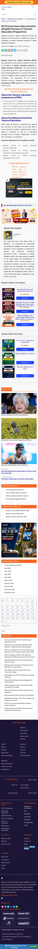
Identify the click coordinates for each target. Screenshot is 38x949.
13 (18, 611)
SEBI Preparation (6, 815)
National (22, 727)
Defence (22, 747)
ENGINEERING (28, 822)
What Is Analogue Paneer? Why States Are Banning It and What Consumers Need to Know (20, 656)
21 (23, 614)
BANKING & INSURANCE (28, 807)
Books (3, 868)
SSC (25, 811)
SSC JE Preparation (7, 818)
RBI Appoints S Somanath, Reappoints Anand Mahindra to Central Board (19, 666)
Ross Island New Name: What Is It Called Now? (19, 695)
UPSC (26, 825)
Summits (22, 750)
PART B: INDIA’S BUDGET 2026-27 (17, 496)
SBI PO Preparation (7, 808)
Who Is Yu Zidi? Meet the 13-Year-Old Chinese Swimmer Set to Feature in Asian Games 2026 (19, 651)
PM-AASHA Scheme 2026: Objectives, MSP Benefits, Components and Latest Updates (18, 646)
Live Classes (5, 859)
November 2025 (10, 592)
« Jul (2, 631)
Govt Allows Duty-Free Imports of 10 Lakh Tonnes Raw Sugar (18, 671)
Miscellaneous (5, 769)
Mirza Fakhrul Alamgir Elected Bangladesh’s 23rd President (18, 681)
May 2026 (8, 574)
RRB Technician (6, 838)
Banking (22, 739)
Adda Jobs (14, 785)
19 (13, 614)
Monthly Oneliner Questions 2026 (16, 516)
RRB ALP (4, 841)
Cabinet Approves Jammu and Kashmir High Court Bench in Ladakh (18, 686)
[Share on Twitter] (15, 50)
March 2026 (8, 580)
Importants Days (25, 755)
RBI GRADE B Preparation (5, 829)
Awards (3, 747)
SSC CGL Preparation (4, 822)
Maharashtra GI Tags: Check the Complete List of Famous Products (19, 699)
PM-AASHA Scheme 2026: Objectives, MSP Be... (16, 440)
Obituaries (4, 760)
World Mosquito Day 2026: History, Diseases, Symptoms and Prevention (19, 709)
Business (23, 744)
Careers (29, 847)
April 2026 (8, 577)
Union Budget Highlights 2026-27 (16, 499)
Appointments (24, 736)
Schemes (4, 750)
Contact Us (27, 841)
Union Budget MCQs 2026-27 (15, 490)
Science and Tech (6, 766)
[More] (33, 6)
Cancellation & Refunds (9, 936)
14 (23, 611)
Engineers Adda (13, 793)
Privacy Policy (6, 939)
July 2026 (8, 568)
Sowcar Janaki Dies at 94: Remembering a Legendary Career (18, 641)
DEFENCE (27, 819)
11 (7, 611)
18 (8, 614)
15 (28, 611)
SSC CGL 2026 (5, 844)
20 (18, 614)
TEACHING (27, 816)
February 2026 (9, 583)
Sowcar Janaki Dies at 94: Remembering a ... (15, 415)
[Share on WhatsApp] (2, 50)
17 (3, 614)
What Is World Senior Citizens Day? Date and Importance (19, 691)
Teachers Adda (32, 779)
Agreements (4, 752)
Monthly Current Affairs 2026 (15, 513)
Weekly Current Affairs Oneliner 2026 (17, 510)
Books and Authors (6, 755)
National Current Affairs (15, 19)
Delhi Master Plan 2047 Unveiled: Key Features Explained (19, 676)
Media (26, 844)
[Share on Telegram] (5, 50)
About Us (27, 838)
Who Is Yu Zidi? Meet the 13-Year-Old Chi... (15, 465)
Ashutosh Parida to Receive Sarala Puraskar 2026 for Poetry (19, 661)
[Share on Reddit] (9, 50)
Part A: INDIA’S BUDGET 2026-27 (16, 493)
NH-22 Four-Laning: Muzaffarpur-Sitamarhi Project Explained (18, 704)
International (24, 730)
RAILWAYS (27, 814)
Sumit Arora (7, 46)
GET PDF (33, 946)
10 (3, 611)
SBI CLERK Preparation (4, 811)
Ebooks (3, 865)
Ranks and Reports (7, 763)
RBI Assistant (5, 826)
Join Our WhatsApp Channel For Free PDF (17, 205)
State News (23, 733)
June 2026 (8, 571)
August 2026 (13, 565)
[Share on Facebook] (12, 50)
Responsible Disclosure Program (12, 934)
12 (13, 611)
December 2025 (10, 589)
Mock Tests (4, 856)
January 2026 (9, 586)
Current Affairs (24, 785)
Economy (23, 752)
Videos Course (5, 862)
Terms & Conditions (24, 936)
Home (3, 19)
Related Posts (6, 389)
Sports (3, 744)
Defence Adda (24, 787)
